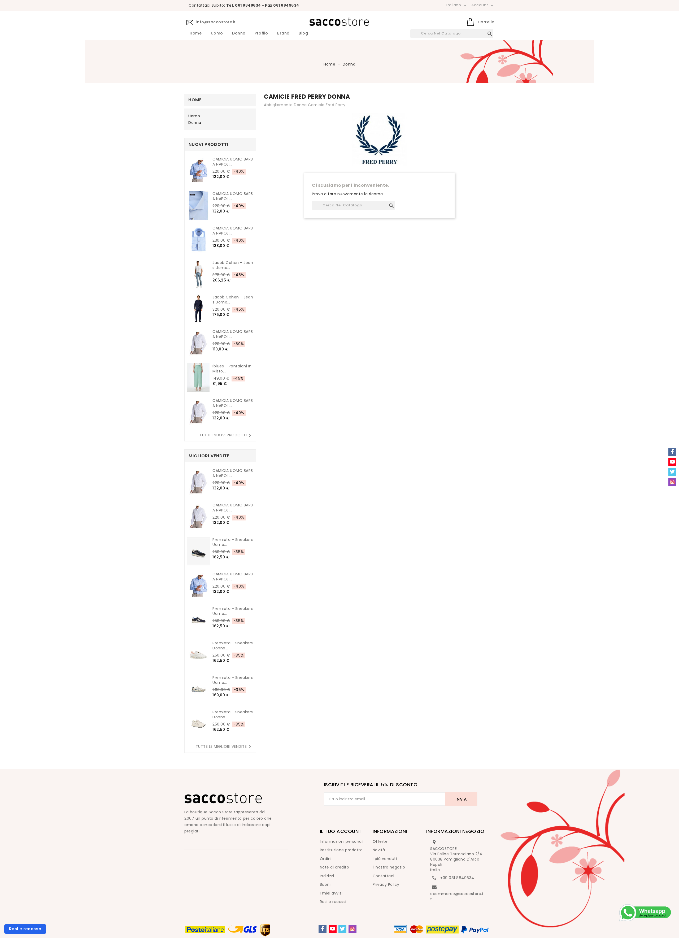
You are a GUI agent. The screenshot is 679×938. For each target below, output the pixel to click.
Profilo (261, 33)
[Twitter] (342, 929)
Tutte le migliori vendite (224, 747)
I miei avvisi (331, 893)
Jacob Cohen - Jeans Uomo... (232, 265)
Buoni (325, 884)
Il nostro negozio (389, 867)
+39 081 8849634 (457, 877)
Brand (283, 33)
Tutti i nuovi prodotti (226, 435)
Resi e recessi (333, 901)
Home (196, 33)
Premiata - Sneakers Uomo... (232, 542)
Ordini (326, 858)
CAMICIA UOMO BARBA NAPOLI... (232, 162)
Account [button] (483, 5)
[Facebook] (323, 929)
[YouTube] (333, 929)
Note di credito (334, 867)
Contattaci (383, 876)
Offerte (380, 841)
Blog (303, 33)
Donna (239, 33)
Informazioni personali (342, 841)
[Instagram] (352, 929)
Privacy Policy (386, 884)
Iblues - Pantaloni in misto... (232, 368)
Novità (379, 850)
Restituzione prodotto (341, 850)
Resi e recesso (25, 929)
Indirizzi (327, 876)
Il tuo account (341, 831)
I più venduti (385, 858)
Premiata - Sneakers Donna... (232, 645)
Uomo (217, 33)
